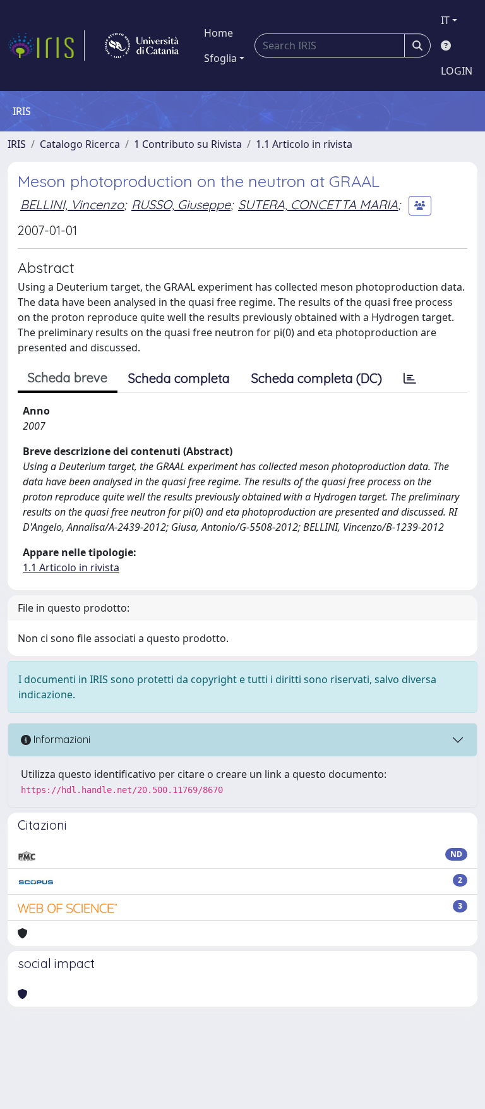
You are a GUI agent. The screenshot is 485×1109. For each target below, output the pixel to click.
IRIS (17, 144)
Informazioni (60, 739)
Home (218, 33)
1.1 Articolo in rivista (304, 144)
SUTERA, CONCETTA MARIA (318, 204)
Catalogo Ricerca (80, 144)
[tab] (410, 378)
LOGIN (456, 71)
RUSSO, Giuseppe (181, 204)
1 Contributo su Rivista (188, 144)
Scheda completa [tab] (179, 378)
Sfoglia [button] (220, 58)
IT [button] (445, 20)
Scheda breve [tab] (67, 377)
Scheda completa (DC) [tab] (316, 378)
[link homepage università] (142, 45)
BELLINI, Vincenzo (72, 204)
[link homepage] (46, 45)
